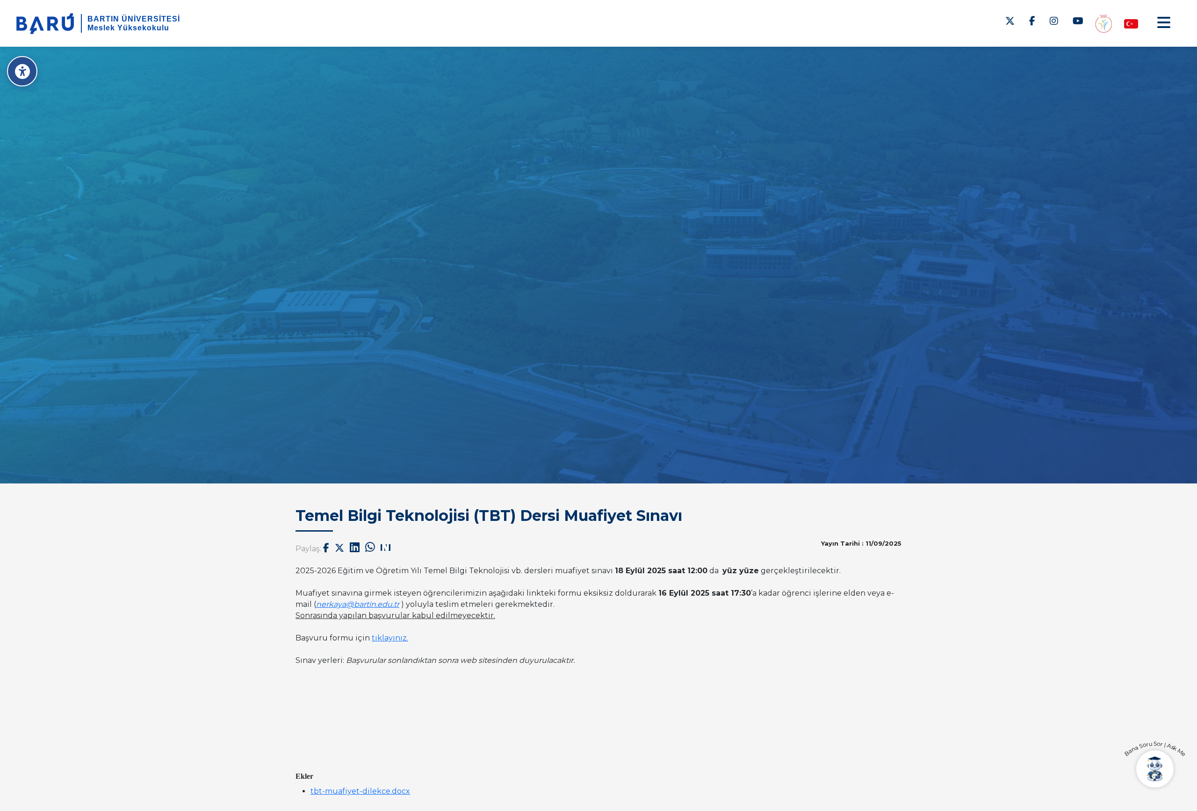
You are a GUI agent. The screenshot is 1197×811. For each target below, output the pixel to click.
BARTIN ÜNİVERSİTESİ (133, 19)
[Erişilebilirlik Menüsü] (22, 71)
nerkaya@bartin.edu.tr (357, 604)
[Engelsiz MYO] (1103, 23)
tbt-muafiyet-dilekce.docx (360, 791)
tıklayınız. (390, 637)
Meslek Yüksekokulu (128, 28)
